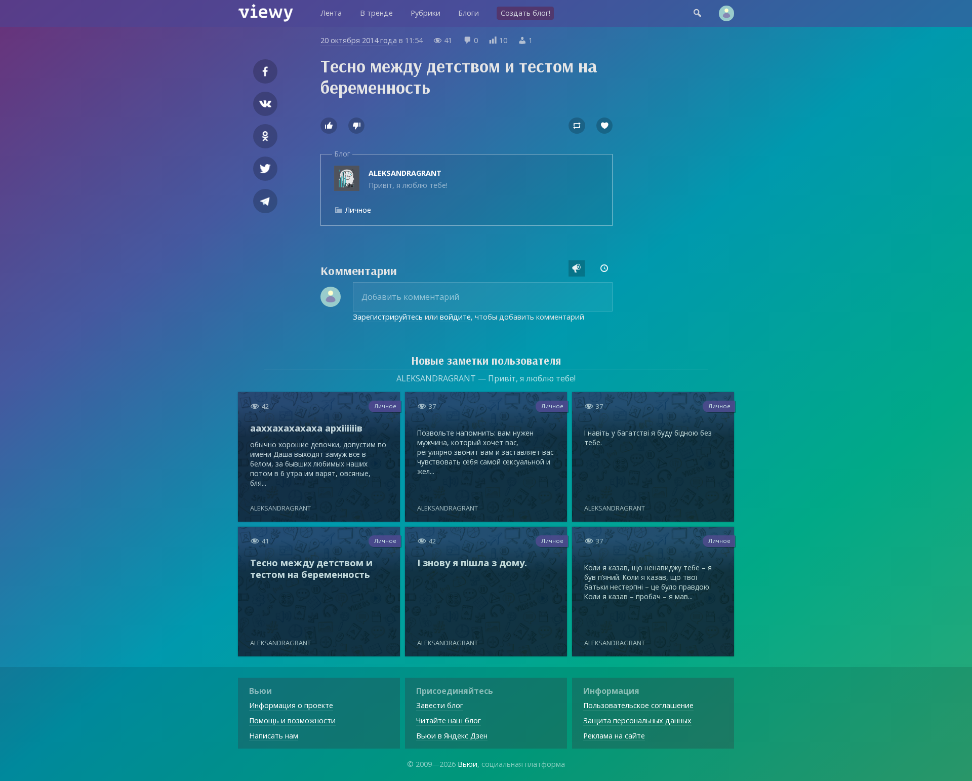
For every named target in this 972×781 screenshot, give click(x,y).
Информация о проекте (291, 705)
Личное (358, 210)
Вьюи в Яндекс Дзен (452, 735)
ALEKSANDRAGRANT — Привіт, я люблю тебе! (486, 378)
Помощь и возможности (292, 720)
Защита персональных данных (637, 720)
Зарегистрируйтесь (388, 317)
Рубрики (425, 13)
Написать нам (273, 735)
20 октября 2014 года (358, 40)
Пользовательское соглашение (638, 705)
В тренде (376, 13)
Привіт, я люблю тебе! (408, 179)
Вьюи (467, 764)
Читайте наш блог (448, 720)
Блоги (468, 13)
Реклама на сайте (614, 735)
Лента (331, 13)
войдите (455, 317)
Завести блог (439, 705)
